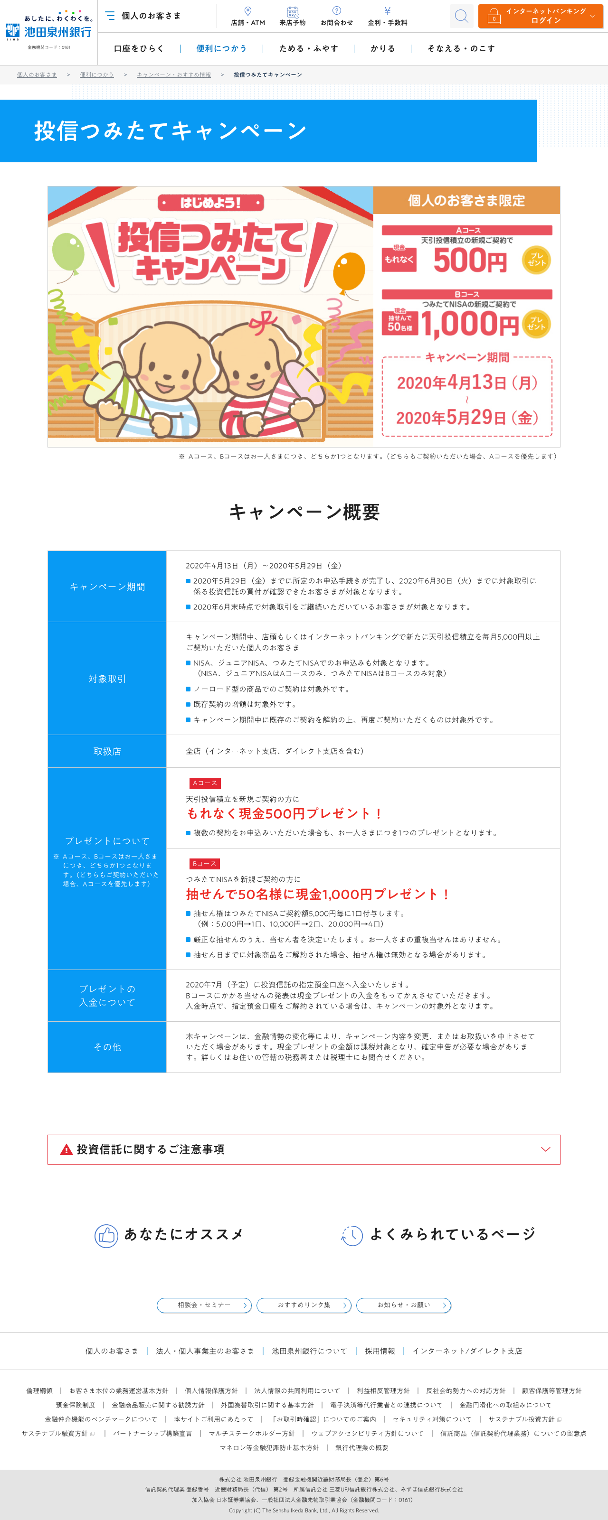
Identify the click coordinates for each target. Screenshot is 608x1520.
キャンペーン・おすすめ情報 (174, 74)
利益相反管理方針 (383, 1391)
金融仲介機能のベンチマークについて (101, 1419)
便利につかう (97, 74)
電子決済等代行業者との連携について (386, 1405)
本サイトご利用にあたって (214, 1419)
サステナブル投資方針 (521, 1419)
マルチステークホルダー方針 (252, 1433)
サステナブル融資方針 (54, 1433)
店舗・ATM (248, 22)
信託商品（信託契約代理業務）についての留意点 (513, 1433)
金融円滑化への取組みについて (505, 1405)
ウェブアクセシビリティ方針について (367, 1433)
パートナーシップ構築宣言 (152, 1433)
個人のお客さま (37, 74)
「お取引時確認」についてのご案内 (323, 1419)
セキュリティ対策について (432, 1419)
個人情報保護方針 (211, 1391)
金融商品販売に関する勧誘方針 (158, 1405)
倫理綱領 (39, 1391)
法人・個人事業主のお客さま (205, 1351)
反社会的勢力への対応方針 (466, 1391)
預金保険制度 (75, 1405)
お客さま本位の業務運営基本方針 (119, 1391)
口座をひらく (139, 48)
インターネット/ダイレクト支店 (467, 1351)
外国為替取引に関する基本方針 (267, 1405)
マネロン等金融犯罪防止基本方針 (269, 1448)
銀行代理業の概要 (362, 1448)
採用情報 (380, 1351)
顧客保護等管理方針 (552, 1391)
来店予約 (292, 22)
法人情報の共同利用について (297, 1391)
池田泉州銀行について (310, 1351)
